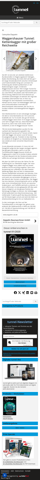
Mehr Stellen (20, 428)
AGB (12, 471)
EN (37, 3)
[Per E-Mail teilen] (32, 292)
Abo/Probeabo (8, 419)
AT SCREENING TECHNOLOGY (13, 462)
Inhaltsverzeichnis (20, 286)
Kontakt (27, 471)
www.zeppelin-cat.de (10, 215)
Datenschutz (19, 471)
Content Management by (9, 476)
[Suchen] (36, 22)
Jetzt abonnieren (8, 389)
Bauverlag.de (5, 478)
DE (34, 3)
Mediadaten (7, 417)
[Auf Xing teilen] (24, 293)
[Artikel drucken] (36, 292)
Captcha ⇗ (27, 345)
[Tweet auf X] (19, 293)
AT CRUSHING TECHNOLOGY (12, 464)
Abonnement (20, 282)
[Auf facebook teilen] (15, 293)
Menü (21, 17)
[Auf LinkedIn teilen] (28, 293)
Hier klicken (22, 343)
